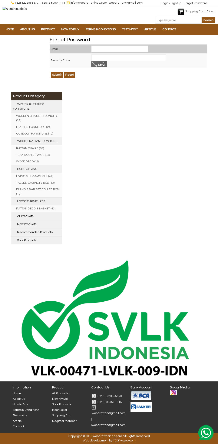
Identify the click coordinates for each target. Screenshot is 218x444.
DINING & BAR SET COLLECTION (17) (37, 191)
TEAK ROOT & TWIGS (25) (33, 154)
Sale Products (26, 240)
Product (48, 29)
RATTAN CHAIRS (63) (30, 148)
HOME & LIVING (27, 169)
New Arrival (60, 398)
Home (10, 29)
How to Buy (70, 29)
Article (150, 29)
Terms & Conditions (101, 29)
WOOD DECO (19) (27, 161)
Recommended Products (35, 232)
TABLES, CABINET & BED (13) (35, 182)
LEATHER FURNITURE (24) (33, 127)
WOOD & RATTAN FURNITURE (37, 141)
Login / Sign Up (171, 3)
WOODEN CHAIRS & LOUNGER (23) (36, 118)
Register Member (64, 421)
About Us (27, 29)
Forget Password (195, 3)
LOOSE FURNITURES (31, 201)
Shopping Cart (62, 415)
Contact (169, 29)
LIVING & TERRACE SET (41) (34, 176)
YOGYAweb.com (124, 440)
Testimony (130, 29)
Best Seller (59, 409)
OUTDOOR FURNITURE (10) (34, 133)
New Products (26, 224)
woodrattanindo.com (107, 436)
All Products (25, 216)
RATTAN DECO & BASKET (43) (35, 208)
